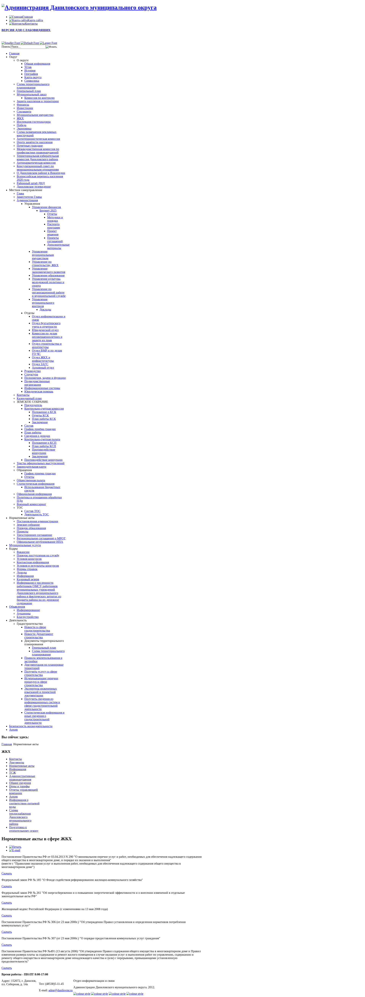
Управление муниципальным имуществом (43, 255)
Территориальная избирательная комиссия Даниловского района (38, 157)
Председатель (33, 405)
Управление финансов (46, 207)
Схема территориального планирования (33, 86)
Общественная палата (31, 480)
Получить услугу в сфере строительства (40, 673)
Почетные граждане (30, 145)
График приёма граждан (40, 429)
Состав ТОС (32, 511)
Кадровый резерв (28, 579)
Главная (7, 744)
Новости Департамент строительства (38, 635)
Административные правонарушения (22, 777)
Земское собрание (28, 524)
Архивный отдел (43, 367)
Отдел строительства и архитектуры (47, 345)
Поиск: (6, 46)
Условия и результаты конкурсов (38, 565)
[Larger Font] (48, 43)
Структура (31, 374)
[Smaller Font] (11, 43)
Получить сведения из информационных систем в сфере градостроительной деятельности (42, 704)
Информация (25, 576)
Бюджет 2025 (48, 210)
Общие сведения (20, 783)
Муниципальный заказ (31, 94)
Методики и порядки (55, 219)
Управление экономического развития (48, 270)
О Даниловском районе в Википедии (41, 173)
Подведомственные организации (37, 383)
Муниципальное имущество (35, 114)
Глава (20, 193)
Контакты (23, 395)
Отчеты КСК (40, 415)
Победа (21, 125)
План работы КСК (44, 418)
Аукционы (24, 613)
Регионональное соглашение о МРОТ (41, 538)
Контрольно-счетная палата (42, 439)
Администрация (27, 200)
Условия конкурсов (29, 558)
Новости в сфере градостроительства (37, 629)
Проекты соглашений (55, 239)
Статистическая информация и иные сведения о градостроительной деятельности (44, 717)
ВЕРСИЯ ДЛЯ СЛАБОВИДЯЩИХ (26, 30)
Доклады (45, 309)
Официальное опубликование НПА (40, 541)
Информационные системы (42, 388)
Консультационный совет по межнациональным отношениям (38, 167)
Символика (31, 80)
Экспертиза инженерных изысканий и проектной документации (40, 692)
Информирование (28, 610)
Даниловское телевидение (34, 186)
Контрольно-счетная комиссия (44, 408)
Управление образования (48, 275)
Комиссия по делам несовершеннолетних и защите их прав (47, 337)
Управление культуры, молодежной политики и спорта (48, 282)
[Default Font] (30, 43)
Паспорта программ (53, 226)
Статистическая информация (35, 483)
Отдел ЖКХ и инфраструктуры (43, 359)
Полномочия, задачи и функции (45, 377)
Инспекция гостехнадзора (34, 121)
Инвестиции (25, 108)
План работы (32, 432)
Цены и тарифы (19, 786)
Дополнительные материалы (58, 246)
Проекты (22, 531)
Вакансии (23, 552)
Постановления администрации (37, 521)
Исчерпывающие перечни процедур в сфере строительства (41, 682)
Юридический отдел (45, 330)
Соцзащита (24, 111)
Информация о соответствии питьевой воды (24, 803)
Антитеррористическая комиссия (38, 138)
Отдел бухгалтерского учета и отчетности (46, 325)
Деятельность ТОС (36, 514)
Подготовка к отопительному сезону (23, 829)
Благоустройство (28, 617)
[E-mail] (14, 850)
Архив (13, 796)
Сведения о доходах (37, 436)
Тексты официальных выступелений (40, 463)
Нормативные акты (21, 765)
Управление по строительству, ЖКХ (45, 263)
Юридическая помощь (38, 391)
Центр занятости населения (34, 142)
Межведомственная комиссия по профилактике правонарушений (38, 150)
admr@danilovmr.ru (60, 990)
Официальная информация (34, 494)
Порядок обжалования (31, 528)
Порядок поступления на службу (38, 555)
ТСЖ (12, 772)
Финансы (23, 104)
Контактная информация (33, 562)
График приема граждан (40, 473)
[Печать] (15, 846)
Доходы (22, 572)
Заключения (40, 422)
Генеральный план (29, 91)
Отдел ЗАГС (40, 364)
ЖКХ (20, 118)
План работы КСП (44, 446)
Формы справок (27, 569)
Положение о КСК (44, 412)
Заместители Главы (29, 196)
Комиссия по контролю (39, 97)
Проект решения (52, 232)
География (31, 74)
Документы (16, 762)
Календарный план (29, 398)
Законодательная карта (31, 466)
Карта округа (32, 77)
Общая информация (37, 63)
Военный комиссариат (31, 504)
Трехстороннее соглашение (34, 535)
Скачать (7, 873)
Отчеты (52, 214)
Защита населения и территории (38, 101)
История (29, 70)
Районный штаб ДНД (31, 183)
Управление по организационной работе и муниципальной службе (49, 292)
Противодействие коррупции (43, 451)
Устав (28, 67)
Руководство (32, 371)
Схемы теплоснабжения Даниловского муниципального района (20, 817)
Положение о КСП (44, 442)
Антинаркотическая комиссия (36, 162)
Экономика (24, 128)
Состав (28, 425)
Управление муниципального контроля (43, 303)
